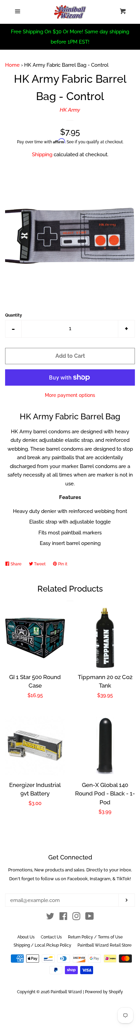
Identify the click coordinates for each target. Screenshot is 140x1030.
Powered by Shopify (104, 991)
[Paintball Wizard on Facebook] (63, 918)
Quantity (13, 315)
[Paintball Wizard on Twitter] (50, 918)
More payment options (70, 395)
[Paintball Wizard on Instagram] (76, 918)
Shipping (42, 154)
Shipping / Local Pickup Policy (42, 945)
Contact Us (51, 937)
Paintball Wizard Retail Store (104, 945)
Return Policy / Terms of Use (95, 937)
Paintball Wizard (66, 991)
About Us (26, 937)
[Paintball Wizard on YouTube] (89, 918)
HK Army (70, 110)
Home (12, 65)
